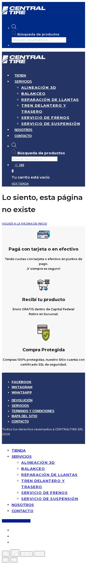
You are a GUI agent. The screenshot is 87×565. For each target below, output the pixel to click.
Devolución (22, 400)
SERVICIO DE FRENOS (45, 117)
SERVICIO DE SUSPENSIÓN (50, 123)
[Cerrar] (6, 554)
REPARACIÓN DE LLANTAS (50, 99)
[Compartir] (15, 553)
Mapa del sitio (24, 416)
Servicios (20, 406)
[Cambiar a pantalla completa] (26, 554)
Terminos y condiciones (33, 411)
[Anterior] (5, 560)
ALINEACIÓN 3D (38, 87)
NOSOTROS (23, 130)
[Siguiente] (13, 560)
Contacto (20, 421)
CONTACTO (23, 136)
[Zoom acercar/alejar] (39, 554)
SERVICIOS (23, 81)
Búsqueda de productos (38, 34)
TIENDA (20, 75)
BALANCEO (33, 93)
